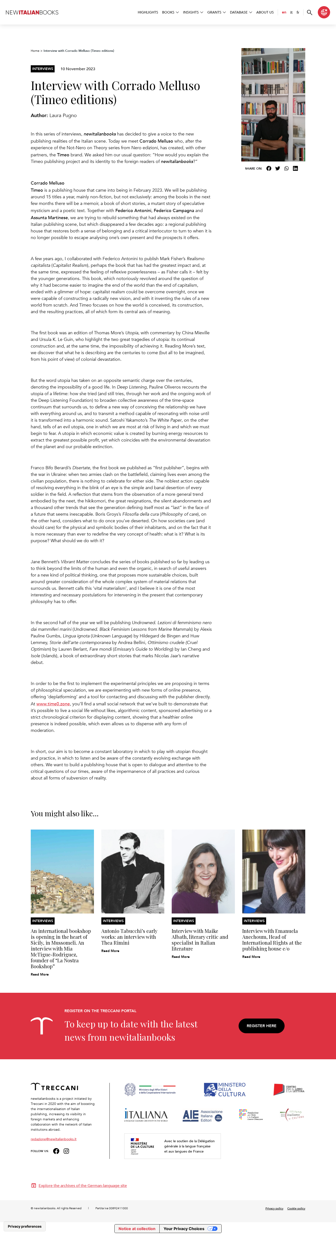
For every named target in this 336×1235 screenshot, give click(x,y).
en (284, 12)
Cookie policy (296, 1208)
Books (168, 12)
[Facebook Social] (56, 1150)
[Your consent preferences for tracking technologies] (25, 1226)
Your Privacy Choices (184, 1228)
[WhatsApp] (286, 168)
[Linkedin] (295, 168)
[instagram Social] (66, 1150)
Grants (214, 12)
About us (265, 12)
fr (298, 12)
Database (239, 12)
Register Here (261, 1026)
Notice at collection (137, 1228)
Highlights (148, 12)
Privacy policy (274, 1208)
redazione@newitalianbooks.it (53, 1139)
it (291, 12)
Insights (191, 12)
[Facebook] (268, 168)
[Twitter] (277, 168)
